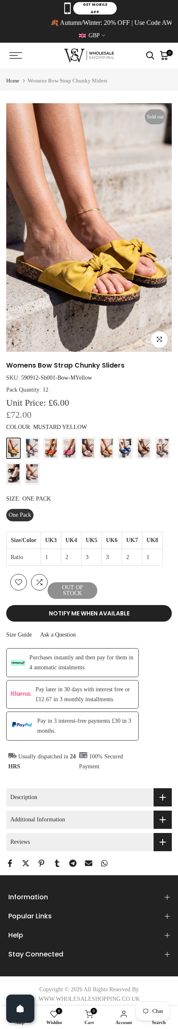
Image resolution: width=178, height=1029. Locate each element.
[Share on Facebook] (10, 863)
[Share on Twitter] (25, 863)
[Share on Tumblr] (57, 863)
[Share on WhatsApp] (104, 863)
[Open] (20, 1009)
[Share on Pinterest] (41, 863)
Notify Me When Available (89, 613)
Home (12, 80)
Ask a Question (58, 635)
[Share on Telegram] (73, 863)
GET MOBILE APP (95, 8)
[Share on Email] (88, 863)
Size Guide (19, 635)
